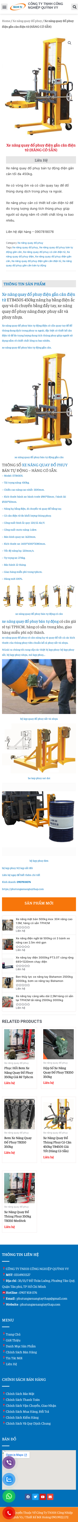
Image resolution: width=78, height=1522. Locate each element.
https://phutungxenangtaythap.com (23, 889)
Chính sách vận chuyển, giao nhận (31, 1405)
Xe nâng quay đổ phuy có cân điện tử (44, 251)
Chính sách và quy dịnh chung (28, 1423)
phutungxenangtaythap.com (40, 1304)
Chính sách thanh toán (23, 1399)
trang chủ (13, 1334)
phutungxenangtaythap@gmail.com (42, 1298)
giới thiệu (13, 1340)
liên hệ (11, 1364)
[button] (4, 7)
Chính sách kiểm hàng (22, 1417)
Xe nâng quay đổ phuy (27, 21)
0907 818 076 (28, 1292)
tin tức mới (14, 1358)
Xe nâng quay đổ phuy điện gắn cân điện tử (36, 261)
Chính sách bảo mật (20, 1393)
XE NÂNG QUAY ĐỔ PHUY (45, 464)
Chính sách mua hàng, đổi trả (27, 1411)
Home (6, 21)
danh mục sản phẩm (21, 1346)
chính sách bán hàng (21, 1352)
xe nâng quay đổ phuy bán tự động (30, 621)
